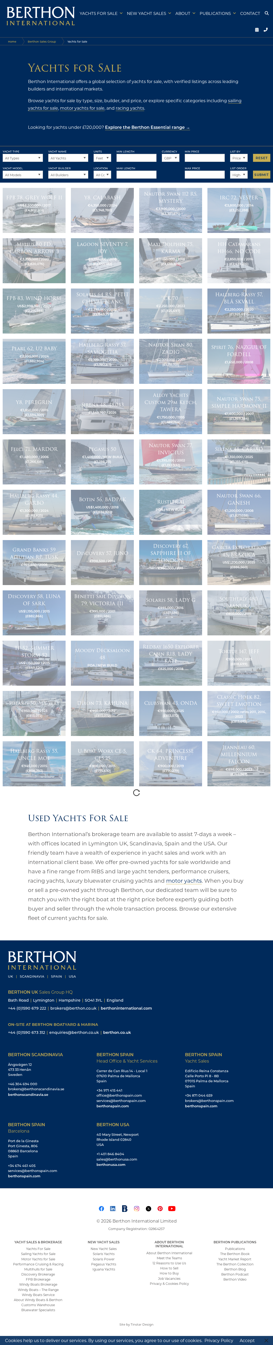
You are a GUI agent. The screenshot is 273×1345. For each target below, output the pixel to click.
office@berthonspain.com (119, 1095)
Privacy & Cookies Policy (169, 1283)
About (182, 13)
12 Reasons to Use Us (169, 1263)
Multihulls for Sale (38, 1269)
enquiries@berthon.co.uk (74, 1032)
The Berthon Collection (235, 1264)
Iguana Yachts (104, 1269)
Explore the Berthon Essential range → (147, 127)
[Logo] (39, 14)
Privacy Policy (218, 1340)
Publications (215, 13)
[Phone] (265, 29)
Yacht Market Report (234, 1259)
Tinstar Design (142, 1324)
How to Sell (169, 1268)
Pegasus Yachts (103, 1264)
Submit (261, 174)
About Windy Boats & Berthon (38, 1300)
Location (101, 168)
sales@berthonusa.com (117, 1159)
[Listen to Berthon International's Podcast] (124, 1208)
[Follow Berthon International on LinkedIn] (113, 1208)
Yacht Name (57, 151)
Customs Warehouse (38, 1305)
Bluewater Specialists (38, 1310)
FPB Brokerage (38, 1279)
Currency (169, 151)
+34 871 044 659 (198, 1095)
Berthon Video (235, 1279)
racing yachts (130, 108)
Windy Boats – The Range (38, 1290)
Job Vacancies (169, 1278)
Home (12, 41)
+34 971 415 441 (109, 1090)
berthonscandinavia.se (28, 1094)
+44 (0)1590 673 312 (26, 1032)
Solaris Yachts (104, 1254)
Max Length (126, 168)
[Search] (266, 13)
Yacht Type (11, 151)
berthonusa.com (111, 1164)
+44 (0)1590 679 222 (27, 1008)
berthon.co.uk (117, 1032)
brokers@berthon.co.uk (73, 1008)
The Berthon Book (235, 1254)
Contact (250, 13)
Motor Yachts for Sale (38, 1259)
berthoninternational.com (126, 1008)
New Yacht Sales (146, 13)
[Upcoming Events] (255, 29)
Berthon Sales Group (42, 41)
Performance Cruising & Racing (38, 1264)
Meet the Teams (169, 1258)
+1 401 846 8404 (110, 1154)
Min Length (125, 151)
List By (235, 151)
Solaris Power (104, 1259)
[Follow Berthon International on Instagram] (136, 1208)
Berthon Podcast (235, 1274)
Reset (262, 158)
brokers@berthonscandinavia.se (36, 1089)
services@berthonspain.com (121, 1101)
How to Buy (169, 1273)
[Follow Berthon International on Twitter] (148, 1208)
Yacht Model (13, 168)
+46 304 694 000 (22, 1084)
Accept (247, 1340)
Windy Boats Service (38, 1295)
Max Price (192, 168)
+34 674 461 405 (21, 1165)
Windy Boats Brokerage (38, 1284)
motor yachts (184, 880)
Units (98, 151)
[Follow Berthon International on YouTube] (171, 1208)
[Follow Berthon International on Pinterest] (160, 1208)
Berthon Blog (235, 1269)
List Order (238, 168)
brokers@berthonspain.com (209, 1101)
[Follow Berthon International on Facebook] (101, 1208)
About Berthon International (169, 1253)
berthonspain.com (113, 1106)
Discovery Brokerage (38, 1274)
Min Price (192, 151)
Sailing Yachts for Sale (38, 1254)
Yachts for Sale (99, 13)
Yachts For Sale (38, 1249)
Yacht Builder (59, 168)
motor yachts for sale (82, 108)
